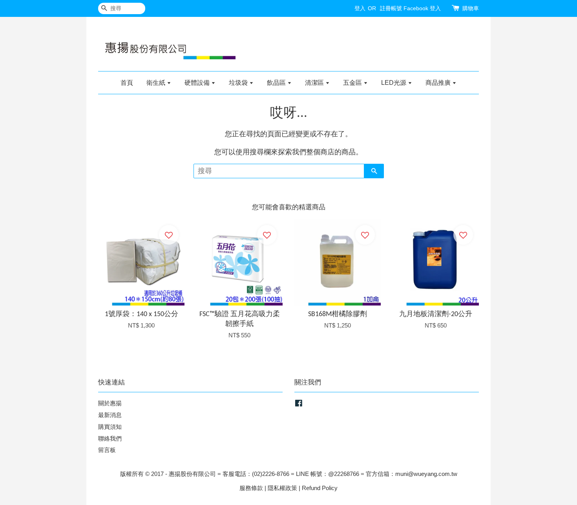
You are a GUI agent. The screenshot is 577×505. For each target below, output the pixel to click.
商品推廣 (438, 82)
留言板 (107, 449)
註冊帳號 (391, 8)
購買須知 (110, 426)
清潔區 (315, 82)
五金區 (353, 82)
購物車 (470, 8)
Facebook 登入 (422, 8)
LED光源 (394, 82)
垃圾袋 (239, 82)
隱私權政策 (282, 488)
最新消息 (110, 415)
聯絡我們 (110, 438)
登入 (359, 8)
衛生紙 (156, 82)
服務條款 (251, 488)
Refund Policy (320, 488)
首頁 (127, 82)
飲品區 (277, 82)
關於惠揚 (110, 403)
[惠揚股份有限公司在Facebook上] (298, 404)
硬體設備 (197, 82)
